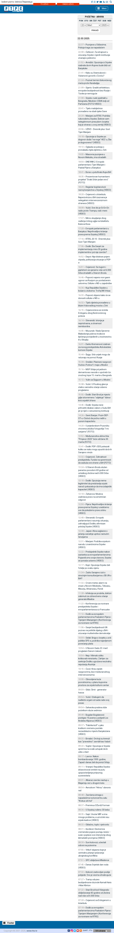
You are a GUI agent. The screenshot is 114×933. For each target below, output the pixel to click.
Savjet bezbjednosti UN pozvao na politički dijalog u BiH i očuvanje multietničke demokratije (94, 630)
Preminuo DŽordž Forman (98, 805)
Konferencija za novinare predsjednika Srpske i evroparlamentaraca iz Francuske (94, 606)
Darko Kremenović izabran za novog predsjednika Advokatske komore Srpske (94, 347)
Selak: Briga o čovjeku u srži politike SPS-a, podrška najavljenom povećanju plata (95, 641)
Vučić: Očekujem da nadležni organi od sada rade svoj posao (93, 700)
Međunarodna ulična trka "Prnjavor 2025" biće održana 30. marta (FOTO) (93, 439)
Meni (103, 8)
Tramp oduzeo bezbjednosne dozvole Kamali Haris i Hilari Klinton (94, 882)
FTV (90, 930)
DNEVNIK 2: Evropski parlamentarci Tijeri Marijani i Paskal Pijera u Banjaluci (91, 165)
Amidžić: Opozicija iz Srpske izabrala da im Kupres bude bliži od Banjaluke (95, 65)
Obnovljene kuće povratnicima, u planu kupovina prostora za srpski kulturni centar (93, 682)
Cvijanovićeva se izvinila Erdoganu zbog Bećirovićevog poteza (93, 313)
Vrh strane (100, 931)
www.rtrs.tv (32, 931)
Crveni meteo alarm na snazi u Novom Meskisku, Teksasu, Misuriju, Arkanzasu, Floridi (94, 586)
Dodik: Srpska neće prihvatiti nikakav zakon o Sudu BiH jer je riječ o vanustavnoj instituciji (94, 408)
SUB (104, 21)
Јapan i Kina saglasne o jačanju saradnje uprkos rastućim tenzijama (93, 534)
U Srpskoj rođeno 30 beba (98, 810)
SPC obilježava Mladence (97, 860)
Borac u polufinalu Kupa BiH (98, 172)
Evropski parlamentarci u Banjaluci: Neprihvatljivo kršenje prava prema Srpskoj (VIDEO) (93, 231)
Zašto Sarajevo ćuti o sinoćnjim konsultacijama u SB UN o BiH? (94, 575)
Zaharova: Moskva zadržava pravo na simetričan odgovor (92, 497)
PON (81, 21)
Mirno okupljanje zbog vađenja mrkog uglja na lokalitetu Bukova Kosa (93, 221)
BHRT (85, 930)
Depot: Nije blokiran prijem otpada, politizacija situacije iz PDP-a (94, 259)
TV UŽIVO (44, 4)
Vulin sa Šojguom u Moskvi (98, 380)
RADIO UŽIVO (68, 4)
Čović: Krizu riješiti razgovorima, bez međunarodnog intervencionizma (94, 672)
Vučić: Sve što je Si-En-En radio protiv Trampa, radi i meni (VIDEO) (93, 211)
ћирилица (27, 2)
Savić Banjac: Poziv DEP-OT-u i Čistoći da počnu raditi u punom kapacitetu (93, 418)
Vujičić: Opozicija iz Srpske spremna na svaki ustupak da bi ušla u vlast (94, 749)
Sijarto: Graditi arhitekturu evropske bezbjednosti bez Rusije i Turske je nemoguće (94, 90)
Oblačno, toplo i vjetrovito (97, 824)
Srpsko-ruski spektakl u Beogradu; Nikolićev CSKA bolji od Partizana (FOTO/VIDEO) (93, 101)
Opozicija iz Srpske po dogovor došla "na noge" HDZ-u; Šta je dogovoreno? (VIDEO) (94, 139)
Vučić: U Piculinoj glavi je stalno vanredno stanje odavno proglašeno (93, 387)
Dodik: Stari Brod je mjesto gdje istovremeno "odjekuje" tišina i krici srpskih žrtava (94, 397)
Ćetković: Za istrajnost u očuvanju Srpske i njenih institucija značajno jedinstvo (94, 55)
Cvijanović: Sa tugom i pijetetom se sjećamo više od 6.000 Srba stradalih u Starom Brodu (94, 270)
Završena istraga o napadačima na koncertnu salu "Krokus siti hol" (92, 798)
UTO (86, 21)
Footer (10, 923)
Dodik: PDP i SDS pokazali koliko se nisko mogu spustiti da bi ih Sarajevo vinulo (95, 449)
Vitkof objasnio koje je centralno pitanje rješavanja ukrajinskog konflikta (92, 853)
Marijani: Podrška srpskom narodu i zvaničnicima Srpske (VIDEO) (94, 544)
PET (99, 21)
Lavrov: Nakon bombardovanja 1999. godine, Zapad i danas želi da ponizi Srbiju (94, 759)
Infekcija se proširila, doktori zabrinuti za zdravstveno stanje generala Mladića (94, 596)
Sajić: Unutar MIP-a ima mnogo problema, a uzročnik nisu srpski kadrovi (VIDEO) (93, 817)
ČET (95, 21)
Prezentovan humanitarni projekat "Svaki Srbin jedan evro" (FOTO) (94, 179)
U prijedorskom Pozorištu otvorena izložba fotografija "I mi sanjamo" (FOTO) (93, 429)
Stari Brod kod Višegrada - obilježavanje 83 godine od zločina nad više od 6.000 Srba (94, 893)
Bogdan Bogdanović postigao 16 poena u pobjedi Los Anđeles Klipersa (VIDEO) (93, 718)
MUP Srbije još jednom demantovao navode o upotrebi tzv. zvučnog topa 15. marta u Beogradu (95, 372)
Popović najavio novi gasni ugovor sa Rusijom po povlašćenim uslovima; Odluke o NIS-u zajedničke (95, 280)
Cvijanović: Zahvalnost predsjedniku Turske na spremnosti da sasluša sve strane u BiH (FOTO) (94, 460)
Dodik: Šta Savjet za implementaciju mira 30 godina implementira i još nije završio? (92, 249)
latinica (18, 2)
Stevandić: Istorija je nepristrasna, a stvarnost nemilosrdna (91, 323)
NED (109, 21)
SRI (90, 21)
